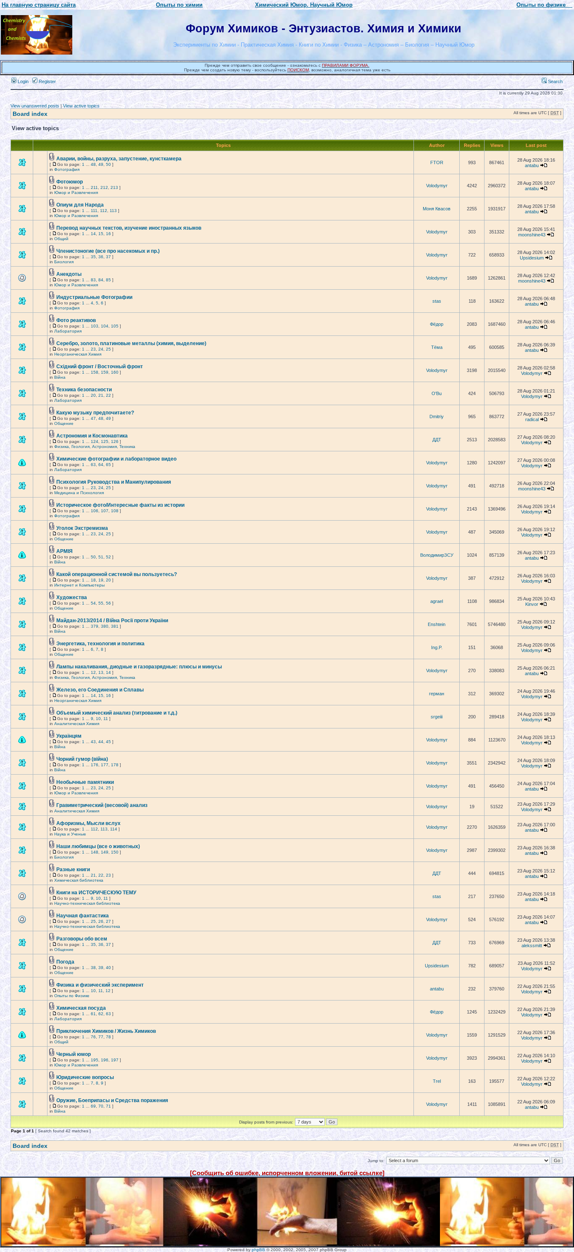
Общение (64, 423)
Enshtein (436, 624)
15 (100, 233)
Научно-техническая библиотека (87, 903)
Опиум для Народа (80, 205)
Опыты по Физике (72, 995)
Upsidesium (532, 257)
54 (93, 603)
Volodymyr (437, 185)
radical (532, 419)
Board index (30, 113)
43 (93, 741)
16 (108, 233)
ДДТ (436, 439)
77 (100, 1037)
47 (93, 418)
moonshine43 (531, 234)
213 (114, 187)
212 (104, 187)
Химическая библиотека (78, 880)
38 (93, 967)
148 (94, 852)
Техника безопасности (84, 390)
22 (108, 395)
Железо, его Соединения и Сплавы (100, 690)
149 (104, 852)
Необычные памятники (85, 782)
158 (94, 372)
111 (94, 210)
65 (108, 464)
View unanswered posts (35, 105)
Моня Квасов (436, 208)
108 (114, 510)
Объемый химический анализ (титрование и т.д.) (116, 713)
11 (105, 718)
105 (114, 326)
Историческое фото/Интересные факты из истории (120, 505)
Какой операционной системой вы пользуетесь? (116, 574)
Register (46, 81)
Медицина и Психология (79, 492)
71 (108, 1106)
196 (104, 1060)
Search (555, 81)
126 (114, 441)
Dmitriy (436, 416)
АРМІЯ (64, 551)
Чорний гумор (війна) (82, 759)
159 (104, 372)
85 (108, 280)
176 (94, 764)
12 (93, 672)
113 (113, 210)
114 (113, 829)
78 (108, 1037)
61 (93, 1013)
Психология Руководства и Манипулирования (113, 482)
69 (93, 1106)
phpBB (258, 1249)
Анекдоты (69, 274)
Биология (64, 261)
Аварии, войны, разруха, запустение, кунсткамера (119, 159)
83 (93, 280)
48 (93, 164)
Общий (61, 238)
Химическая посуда (81, 1008)
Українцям (69, 736)
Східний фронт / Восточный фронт (99, 366)
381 (114, 626)
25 (108, 349)
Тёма (436, 347)
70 (100, 1106)
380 (104, 626)
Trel (437, 1081)
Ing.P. (436, 647)
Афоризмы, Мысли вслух (88, 823)
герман (436, 693)
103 (94, 326)
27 (108, 921)
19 (100, 580)
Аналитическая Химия (76, 723)
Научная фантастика (82, 916)
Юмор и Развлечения (76, 192)
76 (93, 1037)
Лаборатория (68, 331)
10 (98, 718)
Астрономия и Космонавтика (92, 436)
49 (100, 164)
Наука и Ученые (70, 834)
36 (100, 256)
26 (100, 921)
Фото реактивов (76, 320)
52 (108, 557)
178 (114, 764)
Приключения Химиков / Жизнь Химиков (106, 1031)
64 (100, 464)
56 (108, 603)
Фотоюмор (69, 182)
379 (94, 626)
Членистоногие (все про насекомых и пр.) (108, 251)
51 (100, 557)
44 (100, 741)
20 (93, 395)
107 (104, 510)
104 (104, 326)
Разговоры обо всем (81, 939)
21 (100, 395)
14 (93, 233)
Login (22, 81)
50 (108, 164)
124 (94, 441)
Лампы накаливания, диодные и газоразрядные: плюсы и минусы (139, 667)
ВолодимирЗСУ (436, 555)
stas (436, 301)
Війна (60, 377)
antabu (532, 165)
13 (100, 672)
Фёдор (436, 324)
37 (108, 256)
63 (93, 464)
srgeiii (436, 716)
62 (100, 1013)
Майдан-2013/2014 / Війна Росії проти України (112, 620)
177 (104, 764)
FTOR (436, 162)
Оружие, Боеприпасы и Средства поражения (112, 1100)
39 (100, 967)
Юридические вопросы (85, 1077)
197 (114, 1060)
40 (108, 967)
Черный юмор (73, 1054)
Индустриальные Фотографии (94, 297)
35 (93, 256)
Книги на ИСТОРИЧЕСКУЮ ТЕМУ (96, 893)
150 (114, 852)
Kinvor (531, 604)
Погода (65, 962)
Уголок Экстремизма (82, 528)
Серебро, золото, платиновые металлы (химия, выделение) (131, 343)
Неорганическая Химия (77, 354)
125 (104, 441)
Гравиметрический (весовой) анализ (101, 805)
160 (114, 372)
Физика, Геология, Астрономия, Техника (94, 446)
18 (93, 580)
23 (93, 349)
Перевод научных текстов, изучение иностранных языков (128, 228)
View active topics (81, 105)
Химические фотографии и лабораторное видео (116, 459)
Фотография (66, 169)
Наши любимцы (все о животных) (98, 846)
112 (103, 210)
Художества (71, 597)
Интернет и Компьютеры (79, 585)
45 (108, 741)
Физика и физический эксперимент (100, 985)
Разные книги (73, 869)
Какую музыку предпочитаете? (95, 413)
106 (94, 510)
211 (94, 187)
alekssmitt (531, 945)
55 (100, 603)
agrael (436, 601)
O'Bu (437, 393)
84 (100, 280)
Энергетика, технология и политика (100, 644)
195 (94, 1060)
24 (100, 349)
